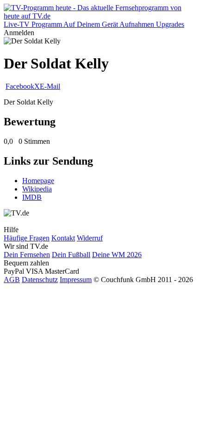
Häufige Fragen (27, 238)
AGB (12, 279)
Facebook (20, 86)
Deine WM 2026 (117, 255)
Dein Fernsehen (27, 255)
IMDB (32, 197)
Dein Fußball (71, 255)
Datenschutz (40, 279)
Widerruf (90, 238)
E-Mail (50, 86)
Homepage (38, 181)
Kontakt (63, 238)
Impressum (76, 279)
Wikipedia (37, 189)
